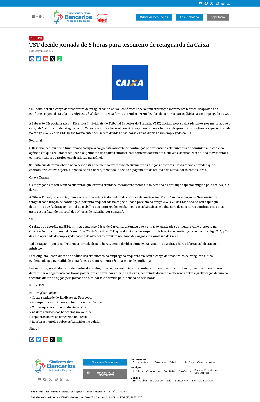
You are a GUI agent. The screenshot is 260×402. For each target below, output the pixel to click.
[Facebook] (206, 3)
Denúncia (184, 371)
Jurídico (138, 371)
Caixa (143, 380)
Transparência (142, 362)
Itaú (168, 380)
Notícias (36, 38)
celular (96, 321)
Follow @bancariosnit (45, 293)
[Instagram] (217, 3)
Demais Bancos (202, 380)
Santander (182, 380)
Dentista (169, 371)
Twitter (97, 302)
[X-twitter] (211, 3)
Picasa (83, 317)
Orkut (85, 307)
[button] (31, 58)
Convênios (153, 371)
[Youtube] (200, 3)
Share (33, 328)
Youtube (86, 312)
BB (134, 380)
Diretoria (160, 362)
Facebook (85, 297)
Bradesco (156, 380)
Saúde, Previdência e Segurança (208, 371)
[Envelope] (228, 3)
